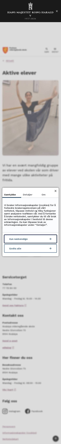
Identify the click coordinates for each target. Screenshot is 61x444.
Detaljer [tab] (27, 194)
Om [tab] (43, 194)
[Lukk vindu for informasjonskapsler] (55, 191)
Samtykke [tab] (10, 194)
